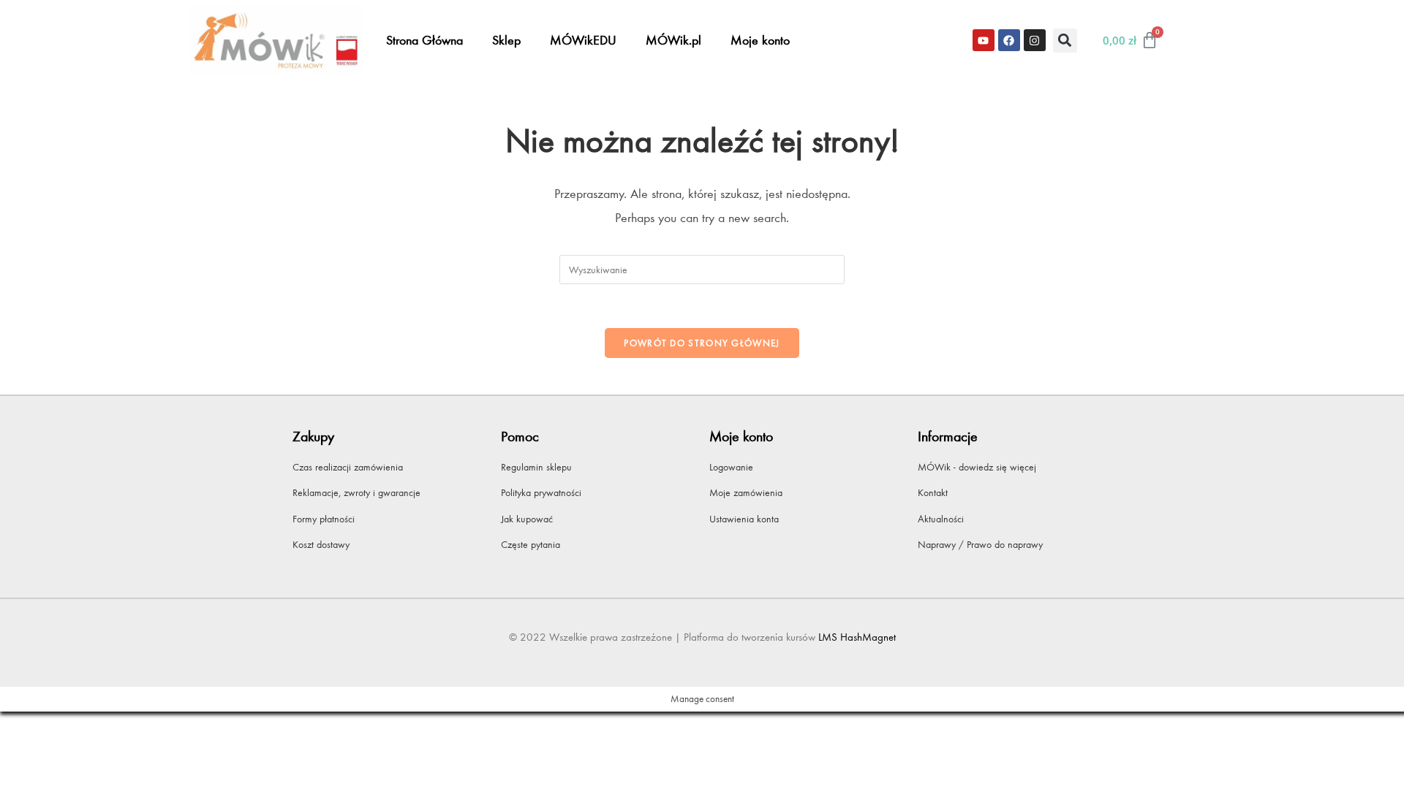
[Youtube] (983, 40)
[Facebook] (1009, 40)
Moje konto (760, 40)
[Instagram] (1035, 40)
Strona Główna (424, 40)
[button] (1065, 40)
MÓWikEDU (583, 40)
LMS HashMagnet (857, 637)
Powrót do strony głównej (702, 343)
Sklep (506, 40)
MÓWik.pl (673, 40)
